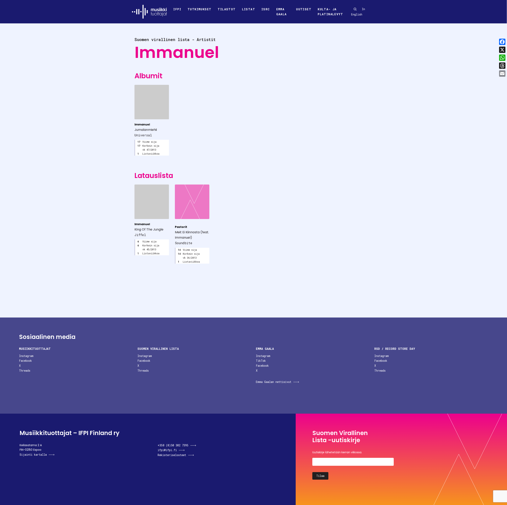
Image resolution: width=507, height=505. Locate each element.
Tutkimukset (199, 9)
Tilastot (226, 9)
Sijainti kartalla (33, 454)
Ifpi (177, 9)
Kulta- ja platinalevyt (330, 11)
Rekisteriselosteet (172, 455)
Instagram (26, 356)
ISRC (265, 9)
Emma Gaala (281, 11)
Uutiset (303, 9)
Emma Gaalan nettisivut (273, 382)
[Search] (355, 9)
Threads (24, 370)
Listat (248, 9)
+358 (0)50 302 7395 (173, 445)
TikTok (261, 360)
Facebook (25, 360)
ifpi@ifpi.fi (167, 450)
